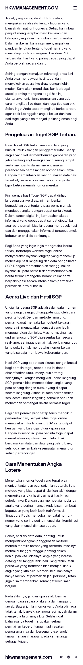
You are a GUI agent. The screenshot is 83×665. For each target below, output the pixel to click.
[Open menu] (75, 8)
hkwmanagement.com (31, 8)
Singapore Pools (17, 515)
